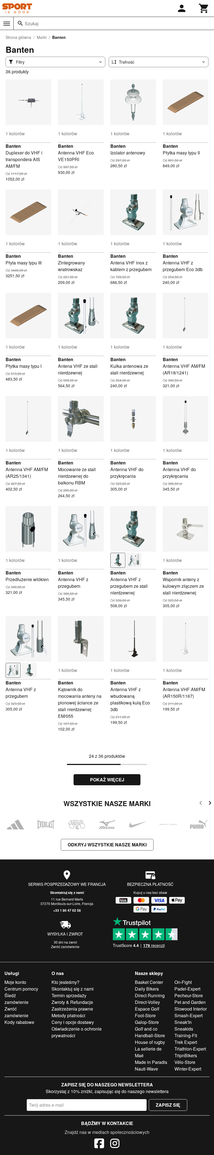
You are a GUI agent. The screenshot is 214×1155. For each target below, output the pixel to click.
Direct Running (150, 995)
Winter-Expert (187, 1069)
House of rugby (150, 1042)
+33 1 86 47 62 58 (67, 910)
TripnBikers (185, 1055)
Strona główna (18, 37)
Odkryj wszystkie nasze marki (107, 844)
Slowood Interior (190, 1009)
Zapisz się (168, 1105)
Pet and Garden (190, 1002)
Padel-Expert (187, 989)
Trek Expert (185, 1042)
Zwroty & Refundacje (72, 1002)
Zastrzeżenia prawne (72, 1009)
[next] (210, 804)
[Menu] (6, 23)
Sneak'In (183, 1022)
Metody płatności (68, 1015)
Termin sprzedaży (69, 995)
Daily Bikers (147, 989)
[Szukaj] (20, 23)
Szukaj (31, 23)
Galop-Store (147, 1022)
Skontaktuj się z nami (67, 892)
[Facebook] (99, 1144)
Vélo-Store (184, 1062)
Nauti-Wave (146, 1069)
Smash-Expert (188, 1015)
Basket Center (149, 982)
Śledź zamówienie (16, 998)
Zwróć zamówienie (65, 946)
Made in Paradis (151, 1062)
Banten (13, 146)
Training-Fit (185, 1035)
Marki (42, 37)
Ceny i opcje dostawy (73, 1022)
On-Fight (183, 982)
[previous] (201, 804)
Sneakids (183, 1029)
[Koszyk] (204, 8)
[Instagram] (114, 1144)
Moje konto (15, 982)
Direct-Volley (147, 1002)
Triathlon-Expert (190, 1049)
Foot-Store (145, 1015)
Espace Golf (147, 1009)
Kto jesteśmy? (65, 982)
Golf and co (146, 1029)
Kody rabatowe (19, 1022)
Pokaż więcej (107, 779)
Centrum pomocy (21, 989)
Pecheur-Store (188, 995)
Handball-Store (150, 1035)
